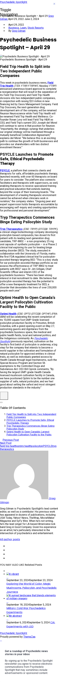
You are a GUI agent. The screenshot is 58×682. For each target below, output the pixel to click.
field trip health (8, 446)
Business (13, 27)
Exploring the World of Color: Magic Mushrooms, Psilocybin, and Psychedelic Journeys (31, 588)
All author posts (10, 539)
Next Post (5, 443)
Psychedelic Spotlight (13, 2)
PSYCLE (47, 446)
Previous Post (11, 439)
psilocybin (37, 446)
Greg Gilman (18, 30)
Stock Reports (36, 27)
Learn (23, 27)
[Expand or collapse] (1, 402)
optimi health (24, 446)
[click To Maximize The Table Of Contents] (4, 396)
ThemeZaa (29, 636)
